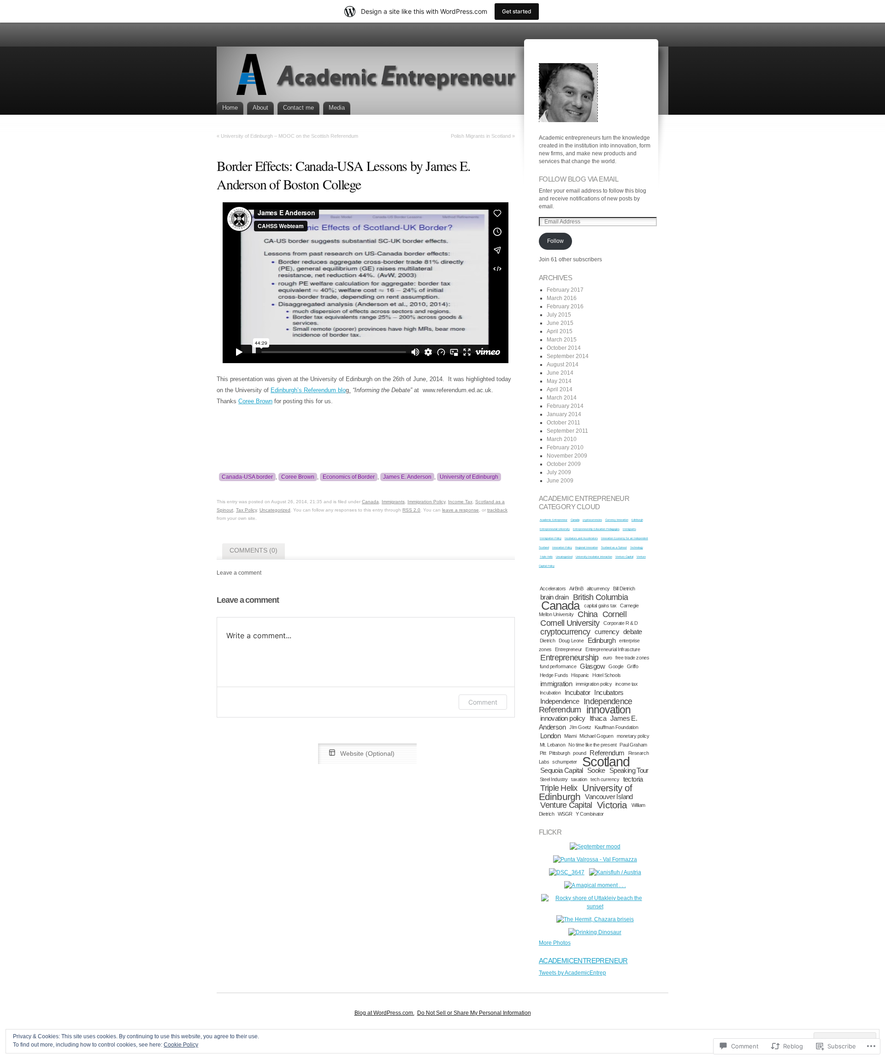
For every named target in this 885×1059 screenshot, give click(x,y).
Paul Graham (633, 744)
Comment (482, 702)
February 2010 (565, 447)
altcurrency (598, 588)
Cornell (614, 614)
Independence (559, 701)
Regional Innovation (586, 547)
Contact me (298, 107)
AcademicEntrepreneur (583, 961)
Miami (570, 736)
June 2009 (560, 480)
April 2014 (559, 389)
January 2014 (564, 414)
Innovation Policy (562, 547)
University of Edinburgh (469, 477)
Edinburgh (637, 519)
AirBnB (576, 588)
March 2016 (562, 298)
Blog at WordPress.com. (384, 1013)
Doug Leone (571, 640)
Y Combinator (590, 814)
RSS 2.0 (411, 509)
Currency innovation (616, 519)
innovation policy (562, 718)
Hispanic (580, 675)
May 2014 (559, 381)
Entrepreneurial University (555, 529)
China (587, 614)
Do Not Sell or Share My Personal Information (474, 1013)
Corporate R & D (620, 623)
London (550, 736)
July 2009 (559, 472)
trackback (497, 509)
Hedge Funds (554, 675)
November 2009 (567, 456)
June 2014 (560, 373)
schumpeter (564, 762)
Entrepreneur (568, 649)
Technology (636, 547)
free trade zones (632, 657)
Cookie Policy (181, 1044)
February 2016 (565, 306)
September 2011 (567, 431)
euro (607, 657)
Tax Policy (246, 509)
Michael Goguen (596, 736)
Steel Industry (554, 779)
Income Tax (460, 501)
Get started (516, 11)
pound (579, 753)
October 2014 (564, 348)
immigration (556, 684)
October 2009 (564, 464)
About (260, 107)
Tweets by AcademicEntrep (572, 973)
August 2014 (562, 364)
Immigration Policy (426, 501)
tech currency (604, 779)
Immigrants (393, 501)
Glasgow (592, 666)
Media (337, 107)
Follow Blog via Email (578, 179)
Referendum (607, 753)
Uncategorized (275, 509)
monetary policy (633, 736)
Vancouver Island (608, 796)
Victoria (612, 805)
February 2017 (565, 290)
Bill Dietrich (624, 588)
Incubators (608, 692)
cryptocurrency (565, 631)
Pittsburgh (559, 753)
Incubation (550, 692)
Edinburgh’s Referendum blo (308, 390)
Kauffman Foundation (616, 727)
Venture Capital (624, 556)
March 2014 (562, 397)
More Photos (555, 943)
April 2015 (559, 331)
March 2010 (562, 439)
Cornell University (569, 623)
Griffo (632, 666)
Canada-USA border (247, 477)
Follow (555, 241)
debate (632, 631)
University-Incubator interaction (594, 556)
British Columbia (600, 597)
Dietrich (547, 640)
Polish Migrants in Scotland (481, 136)
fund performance (558, 666)
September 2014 (568, 356)
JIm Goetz (580, 727)
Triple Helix (546, 556)
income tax (626, 684)
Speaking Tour (629, 770)
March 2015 (562, 339)
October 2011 (563, 422)
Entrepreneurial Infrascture (612, 649)
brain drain (554, 597)
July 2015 (559, 315)
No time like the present (592, 744)
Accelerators (553, 588)
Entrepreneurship (569, 657)
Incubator (577, 692)
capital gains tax (600, 605)
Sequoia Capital (561, 770)
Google (615, 666)
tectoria (633, 779)
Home (230, 107)
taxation (579, 779)
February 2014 (565, 406)
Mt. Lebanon (552, 744)
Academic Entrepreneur (553, 519)
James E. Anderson (407, 477)
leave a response (460, 509)
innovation (608, 710)
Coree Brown (255, 401)
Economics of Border (349, 477)
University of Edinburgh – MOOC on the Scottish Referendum (289, 136)
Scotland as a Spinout (614, 547)
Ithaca (598, 718)
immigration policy (594, 684)
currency (607, 631)
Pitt (543, 753)
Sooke (596, 770)
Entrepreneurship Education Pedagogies (596, 529)
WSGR (565, 814)
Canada (370, 501)
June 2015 (560, 323)
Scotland (606, 761)
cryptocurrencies (592, 519)
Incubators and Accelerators (581, 538)
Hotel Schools (606, 675)
